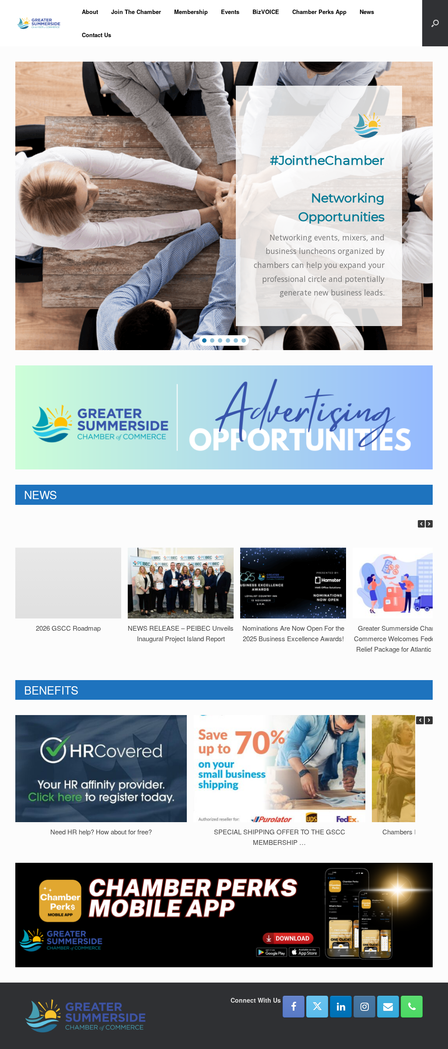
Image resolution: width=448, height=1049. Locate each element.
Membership (191, 11)
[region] (224, 206)
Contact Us (96, 35)
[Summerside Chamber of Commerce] (39, 23)
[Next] (429, 524)
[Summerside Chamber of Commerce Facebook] (293, 1007)
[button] (435, 23)
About (90, 11)
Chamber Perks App (319, 11)
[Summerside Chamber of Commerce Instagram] (364, 1007)
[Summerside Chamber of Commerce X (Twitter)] (317, 1007)
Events (230, 11)
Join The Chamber (136, 11)
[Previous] (421, 524)
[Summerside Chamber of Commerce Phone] (412, 1007)
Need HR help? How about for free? (101, 831)
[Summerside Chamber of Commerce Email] (388, 1007)
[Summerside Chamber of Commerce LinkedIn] (341, 1007)
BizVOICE (265, 11)
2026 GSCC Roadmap (68, 627)
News (367, 11)
